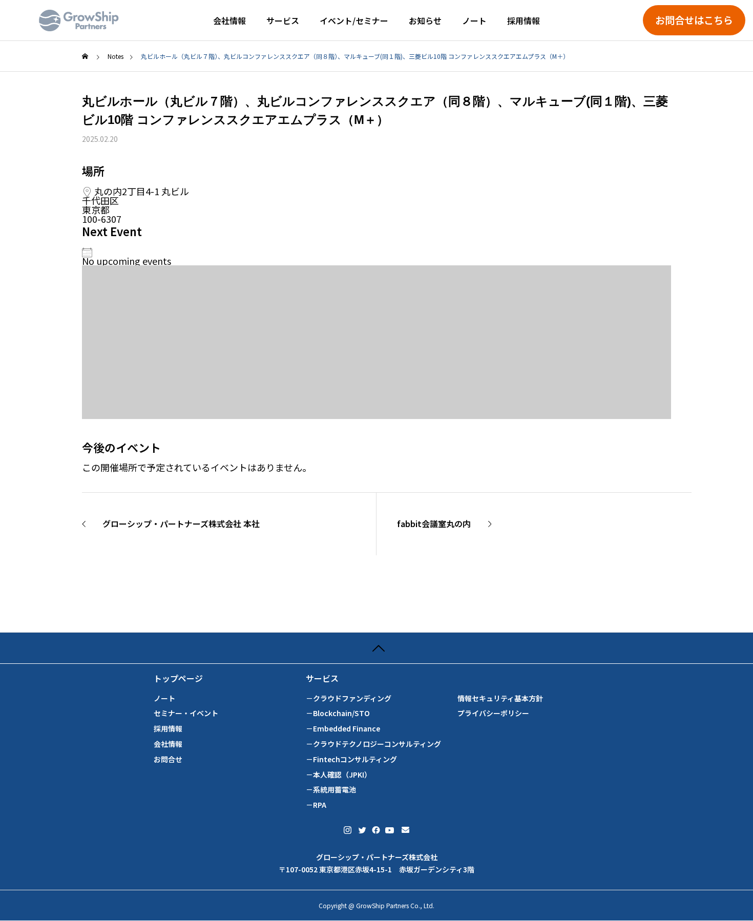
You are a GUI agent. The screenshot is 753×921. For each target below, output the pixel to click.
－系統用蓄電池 (331, 789)
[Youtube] (389, 830)
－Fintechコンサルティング (351, 759)
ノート (474, 20)
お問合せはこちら (694, 20)
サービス (282, 20)
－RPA (316, 805)
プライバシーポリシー (493, 713)
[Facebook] (375, 830)
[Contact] (405, 830)
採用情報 (523, 20)
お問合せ (168, 759)
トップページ (178, 678)
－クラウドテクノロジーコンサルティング (373, 744)
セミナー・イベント (186, 713)
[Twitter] (362, 830)
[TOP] (376, 647)
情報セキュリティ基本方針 (500, 698)
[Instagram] (347, 830)
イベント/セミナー (354, 20)
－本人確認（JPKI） (338, 774)
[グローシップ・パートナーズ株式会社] (79, 20)
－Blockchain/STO (338, 713)
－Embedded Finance (343, 728)
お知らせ (425, 20)
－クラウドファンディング (348, 698)
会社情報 (229, 20)
